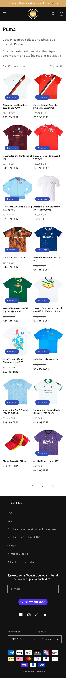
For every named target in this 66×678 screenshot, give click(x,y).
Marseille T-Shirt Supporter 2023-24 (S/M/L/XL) (46, 208)
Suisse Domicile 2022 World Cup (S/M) (46, 157)
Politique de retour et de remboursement (32, 529)
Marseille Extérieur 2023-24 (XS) (46, 259)
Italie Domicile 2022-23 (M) (46, 359)
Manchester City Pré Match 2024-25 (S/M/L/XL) (16, 411)
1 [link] (13, 486)
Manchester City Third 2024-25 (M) (17, 157)
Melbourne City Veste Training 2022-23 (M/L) (17, 208)
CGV (9, 520)
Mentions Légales (17, 553)
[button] (5, 14)
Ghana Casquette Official (15, 461)
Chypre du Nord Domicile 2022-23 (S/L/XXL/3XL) (45, 106)
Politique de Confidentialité (23, 537)
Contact (12, 545)
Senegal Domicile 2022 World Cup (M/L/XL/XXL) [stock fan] (47, 309)
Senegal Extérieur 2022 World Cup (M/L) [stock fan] (17, 309)
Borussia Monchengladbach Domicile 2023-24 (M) (46, 411)
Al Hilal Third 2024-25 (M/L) (46, 461)
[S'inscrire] (54, 589)
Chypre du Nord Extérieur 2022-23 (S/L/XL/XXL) (15, 106)
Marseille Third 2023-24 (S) (15, 257)
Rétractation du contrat (21, 562)
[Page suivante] (53, 486)
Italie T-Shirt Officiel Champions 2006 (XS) (13, 360)
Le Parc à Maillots (36, 671)
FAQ (9, 512)
